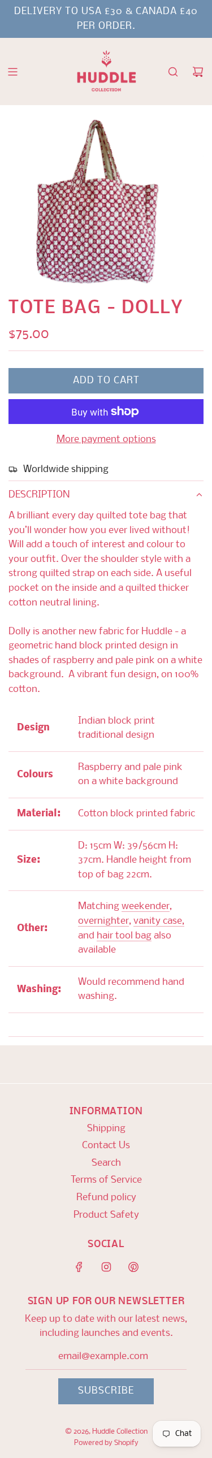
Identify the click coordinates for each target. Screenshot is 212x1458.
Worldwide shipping (66, 469)
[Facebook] (79, 1266)
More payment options (106, 439)
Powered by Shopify (106, 1443)
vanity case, (158, 921)
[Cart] (197, 71)
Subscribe (106, 1391)
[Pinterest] (133, 1266)
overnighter (103, 921)
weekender (146, 906)
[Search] (173, 71)
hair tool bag (124, 936)
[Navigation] (12, 71)
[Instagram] (106, 1266)
